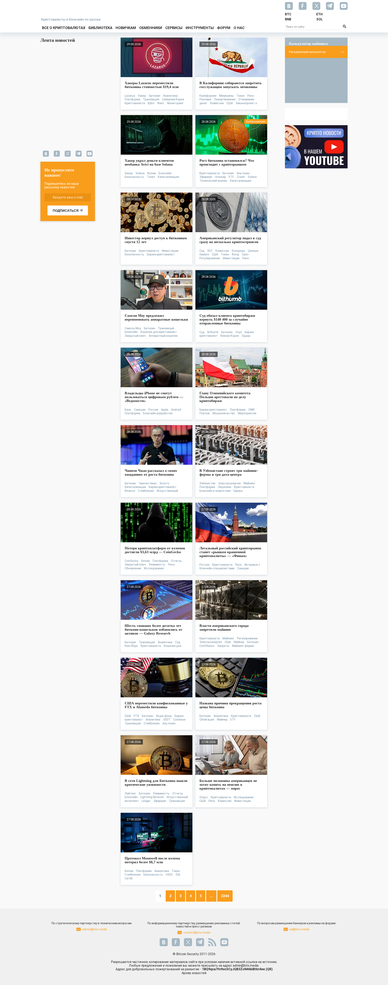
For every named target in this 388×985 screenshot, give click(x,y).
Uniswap (220, 176)
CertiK (129, 878)
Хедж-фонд (164, 716)
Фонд (235, 254)
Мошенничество (224, 413)
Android (176, 409)
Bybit (151, 103)
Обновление (133, 568)
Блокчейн (165, 173)
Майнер (239, 642)
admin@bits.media (94, 929)
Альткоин (243, 173)
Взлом (151, 173)
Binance (130, 490)
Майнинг (249, 483)
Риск (250, 95)
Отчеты (176, 560)
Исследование (154, 568)
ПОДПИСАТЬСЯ (66, 210)
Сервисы (173, 28)
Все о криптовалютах (63, 28)
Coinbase (179, 719)
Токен (240, 95)
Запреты (223, 645)
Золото (164, 483)
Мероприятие (247, 413)
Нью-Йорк (131, 645)
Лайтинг (130, 793)
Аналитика (170, 95)
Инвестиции (170, 250)
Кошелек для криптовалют (158, 332)
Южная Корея (229, 335)
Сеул (238, 332)
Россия (153, 409)
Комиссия (217, 103)
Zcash (241, 176)
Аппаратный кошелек (163, 335)
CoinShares (206, 645)
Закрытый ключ (135, 335)
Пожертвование (225, 99)
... (211, 896)
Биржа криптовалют (161, 254)
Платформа (132, 99)
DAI (178, 874)
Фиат (160, 103)
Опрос (203, 797)
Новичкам (126, 28)
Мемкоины (226, 95)
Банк (128, 409)
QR (269, 969)
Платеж (204, 413)
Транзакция (151, 99)
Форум (223, 28)
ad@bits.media (299, 929)
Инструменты (200, 28)
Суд (202, 250)
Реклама (205, 99)
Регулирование (209, 258)
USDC (169, 874)
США (230, 103)
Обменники (150, 28)
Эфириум (205, 176)
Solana (140, 173)
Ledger (146, 800)
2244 (225, 896)
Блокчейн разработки (157, 413)
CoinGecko (131, 560)
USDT (167, 719)
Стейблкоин (146, 490)
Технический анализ (213, 180)
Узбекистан (207, 483)
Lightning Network (152, 797)
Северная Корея (173, 99)
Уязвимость (157, 564)
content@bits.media (196, 932)
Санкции (140, 409)
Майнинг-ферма (243, 645)
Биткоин (154, 95)
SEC (210, 250)
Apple (164, 409)
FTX (136, 716)
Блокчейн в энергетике (215, 490)
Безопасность (134, 176)
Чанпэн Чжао (148, 483)
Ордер (246, 335)
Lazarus (130, 95)
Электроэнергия (229, 483)
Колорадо (238, 250)
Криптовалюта (135, 103)
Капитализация (168, 176)
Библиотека (100, 28)
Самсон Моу (133, 328)
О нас (239, 28)
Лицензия (224, 487)
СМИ (251, 409)
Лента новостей (57, 40)
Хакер (142, 95)
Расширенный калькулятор (307, 51)
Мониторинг (175, 103)
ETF (231, 176)
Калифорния (207, 95)
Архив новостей (194, 973)
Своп (245, 254)
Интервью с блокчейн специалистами (229, 566)
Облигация (206, 719)
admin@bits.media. (246, 965)
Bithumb (212, 332)
